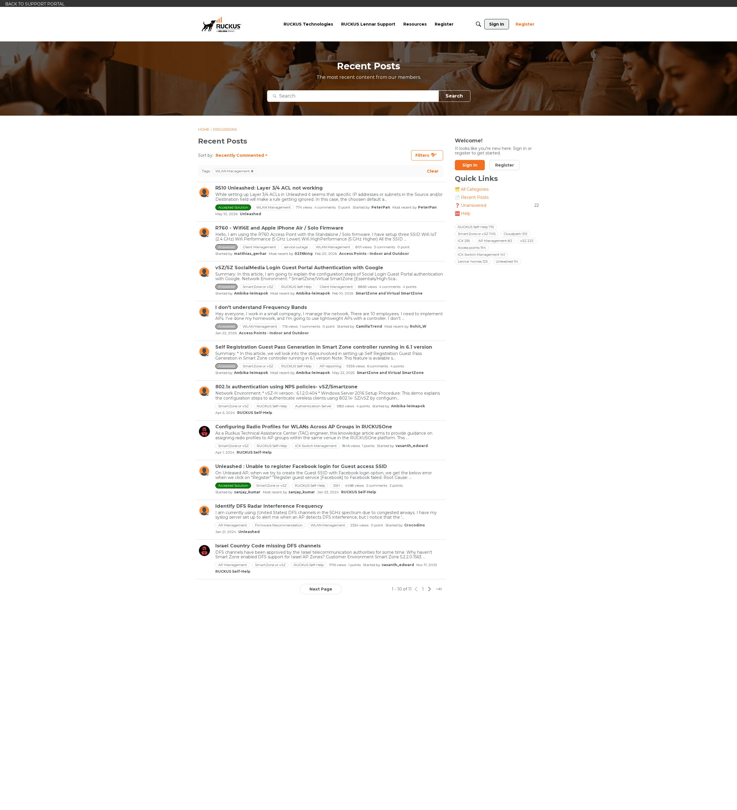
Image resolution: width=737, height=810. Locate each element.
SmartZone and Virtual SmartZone (389, 293)
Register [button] (504, 165)
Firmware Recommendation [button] (279, 525)
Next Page (320, 589)
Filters (422, 155)
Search (454, 96)
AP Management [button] (232, 525)
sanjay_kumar (247, 492)
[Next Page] (429, 589)
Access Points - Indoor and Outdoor (374, 253)
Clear (432, 171)
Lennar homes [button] (473, 261)
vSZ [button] (526, 240)
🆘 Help (462, 213)
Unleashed (250, 214)
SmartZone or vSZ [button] (258, 286)
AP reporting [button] (330, 366)
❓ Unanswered (497, 205)
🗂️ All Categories (472, 189)
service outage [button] (296, 247)
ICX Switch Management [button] (316, 446)
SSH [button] (336, 485)
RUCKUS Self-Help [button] (296, 286)
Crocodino (414, 525)
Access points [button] (472, 247)
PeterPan (380, 207)
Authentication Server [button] (313, 406)
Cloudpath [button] (515, 234)
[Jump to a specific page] (438, 589)
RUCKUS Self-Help (254, 412)
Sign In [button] (469, 165)
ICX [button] (464, 240)
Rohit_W (418, 326)
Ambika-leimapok (251, 293)
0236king (304, 253)
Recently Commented (240, 155)
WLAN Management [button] (273, 207)
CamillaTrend (369, 326)
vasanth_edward (412, 446)
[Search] (478, 24)
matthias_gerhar (250, 253)
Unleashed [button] (507, 261)
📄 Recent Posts (472, 197)
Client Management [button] (259, 247)
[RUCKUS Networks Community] (221, 24)
